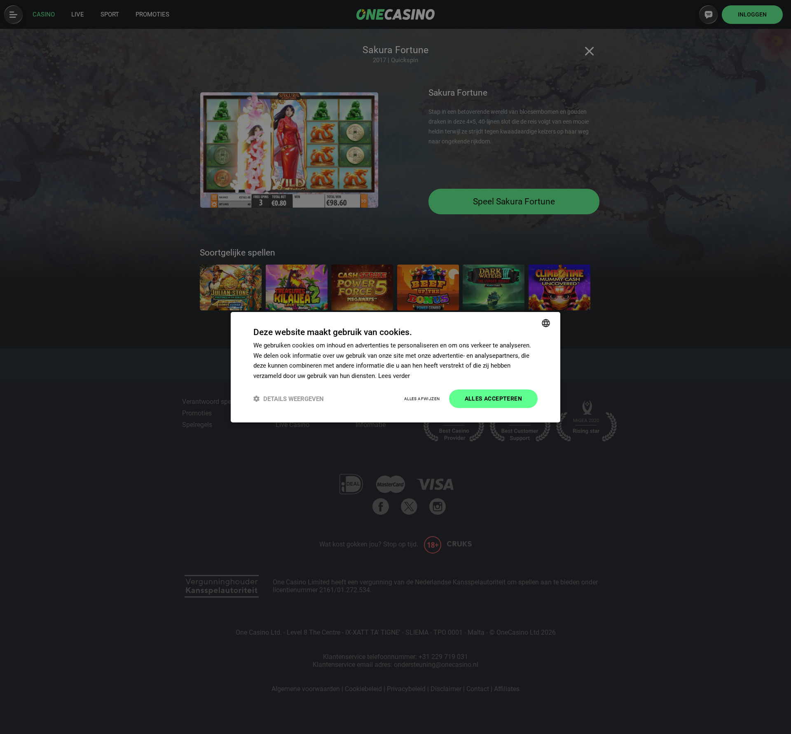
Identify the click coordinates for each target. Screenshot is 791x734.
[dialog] (395, 367)
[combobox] (546, 323)
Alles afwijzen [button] (422, 398)
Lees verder (394, 376)
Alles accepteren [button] (493, 398)
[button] (288, 398)
